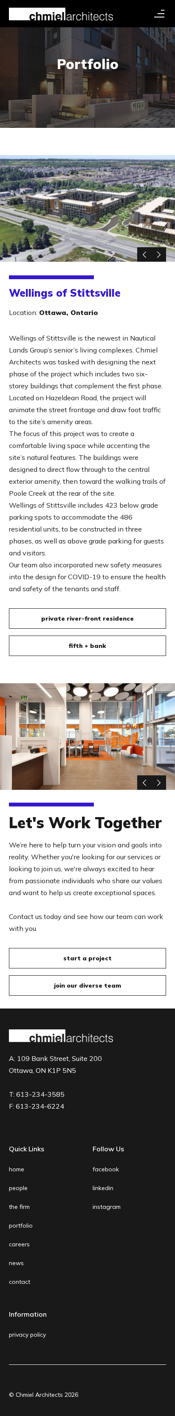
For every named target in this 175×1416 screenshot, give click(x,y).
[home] (61, 13)
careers (19, 1244)
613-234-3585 (40, 1094)
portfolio (21, 1225)
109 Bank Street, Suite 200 (55, 1064)
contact (19, 1282)
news (16, 1263)
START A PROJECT (87, 958)
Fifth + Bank (87, 646)
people (18, 1188)
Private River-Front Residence (87, 618)
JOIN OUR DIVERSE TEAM (87, 985)
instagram (107, 1207)
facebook (106, 1169)
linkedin (103, 1188)
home (16, 1169)
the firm (19, 1207)
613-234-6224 (40, 1106)
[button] (157, 13)
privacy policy (27, 1334)
